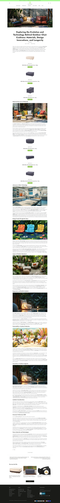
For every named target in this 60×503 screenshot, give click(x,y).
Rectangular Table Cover (12, 489)
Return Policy (29, 493)
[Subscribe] (50, 489)
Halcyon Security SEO (24, 500)
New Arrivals (19, 493)
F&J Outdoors (12, 500)
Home (29, 29)
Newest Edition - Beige (21, 490)
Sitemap (19, 500)
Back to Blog (30, 452)
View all (30, 481)
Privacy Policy (29, 492)
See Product (30, 83)
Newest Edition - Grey (21, 489)
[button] (9, 3)
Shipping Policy (29, 490)
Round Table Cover (11, 490)
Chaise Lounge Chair (11, 493)
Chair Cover (10, 492)
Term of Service (29, 491)
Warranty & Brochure (30, 494)
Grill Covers (10, 494)
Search (28, 489)
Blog (30, 29)
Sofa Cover (10, 491)
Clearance (19, 494)
